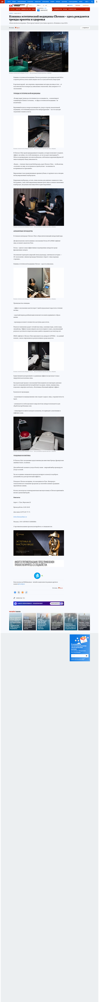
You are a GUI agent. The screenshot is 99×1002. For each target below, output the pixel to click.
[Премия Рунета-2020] (30, 5)
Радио (71, 5)
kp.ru (18, 28)
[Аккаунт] (96, 1)
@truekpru (21, 584)
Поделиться (86, 27)
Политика (30, 1)
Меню (2, 1)
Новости (18, 9)
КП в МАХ (65, 9)
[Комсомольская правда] (17, 5)
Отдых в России (72, 9)
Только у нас (35, 9)
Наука (80, 1)
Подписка (86, 5)
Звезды (58, 1)
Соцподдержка (73, 1)
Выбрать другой (44, 10)
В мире (52, 1)
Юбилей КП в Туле (58, 9)
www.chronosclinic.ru (20, 517)
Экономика (45, 1)
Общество (38, 1)
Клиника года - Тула (26, 9)
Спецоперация (22, 1)
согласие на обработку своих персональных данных (78, 659)
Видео (14, 1)
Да (38, 10)
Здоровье (64, 1)
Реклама (77, 5)
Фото (9, 1)
